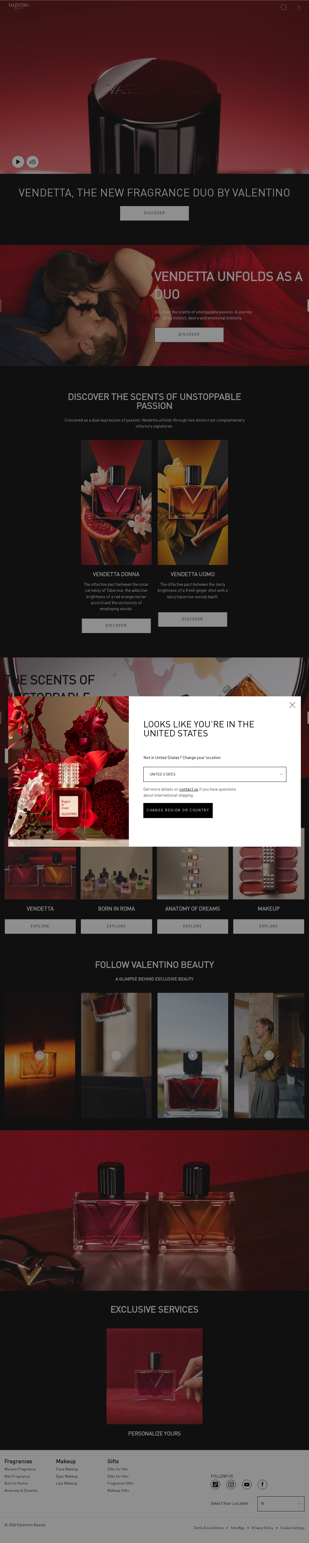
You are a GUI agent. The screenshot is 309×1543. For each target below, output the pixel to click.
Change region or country (178, 810)
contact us (188, 789)
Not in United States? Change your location (182, 758)
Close (292, 705)
